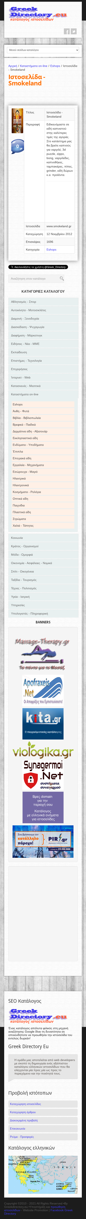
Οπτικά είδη (20, 498)
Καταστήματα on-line (34, 66)
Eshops (56, 66)
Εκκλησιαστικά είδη (25, 438)
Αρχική (13, 66)
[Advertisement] (60, 203)
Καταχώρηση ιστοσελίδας (25, 1104)
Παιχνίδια (19, 505)
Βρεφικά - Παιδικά (24, 424)
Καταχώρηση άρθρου (23, 1112)
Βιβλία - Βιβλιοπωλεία (27, 418)
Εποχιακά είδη (22, 458)
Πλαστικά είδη (22, 512)
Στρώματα (19, 519)
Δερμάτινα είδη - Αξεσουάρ (30, 431)
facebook (67, 31)
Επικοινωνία (17, 1128)
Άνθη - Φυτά (21, 411)
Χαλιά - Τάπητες (23, 525)
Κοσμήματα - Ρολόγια (27, 492)
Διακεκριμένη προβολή (24, 1120)
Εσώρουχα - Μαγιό (25, 471)
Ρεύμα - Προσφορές (22, 1136)
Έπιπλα (18, 451)
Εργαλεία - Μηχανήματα (28, 465)
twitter (74, 31)
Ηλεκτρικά (19, 478)
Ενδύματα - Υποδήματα (28, 444)
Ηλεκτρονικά (21, 485)
